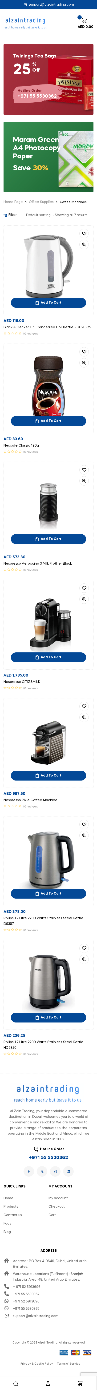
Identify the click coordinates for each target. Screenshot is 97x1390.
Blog (7, 1232)
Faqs (7, 1223)
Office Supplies (41, 202)
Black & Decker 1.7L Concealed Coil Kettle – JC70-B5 (47, 327)
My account (58, 1198)
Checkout (56, 1206)
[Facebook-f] (29, 1171)
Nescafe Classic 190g (21, 445)
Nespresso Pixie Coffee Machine (30, 800)
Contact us (13, 1215)
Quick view (84, 244)
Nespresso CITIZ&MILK (22, 682)
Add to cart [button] (51, 302)
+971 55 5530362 (48, 1158)
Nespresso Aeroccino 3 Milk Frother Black (38, 563)
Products (11, 1206)
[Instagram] (55, 1171)
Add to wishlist (84, 233)
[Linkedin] (68, 1171)
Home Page (13, 202)
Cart (52, 1215)
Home (8, 1198)
